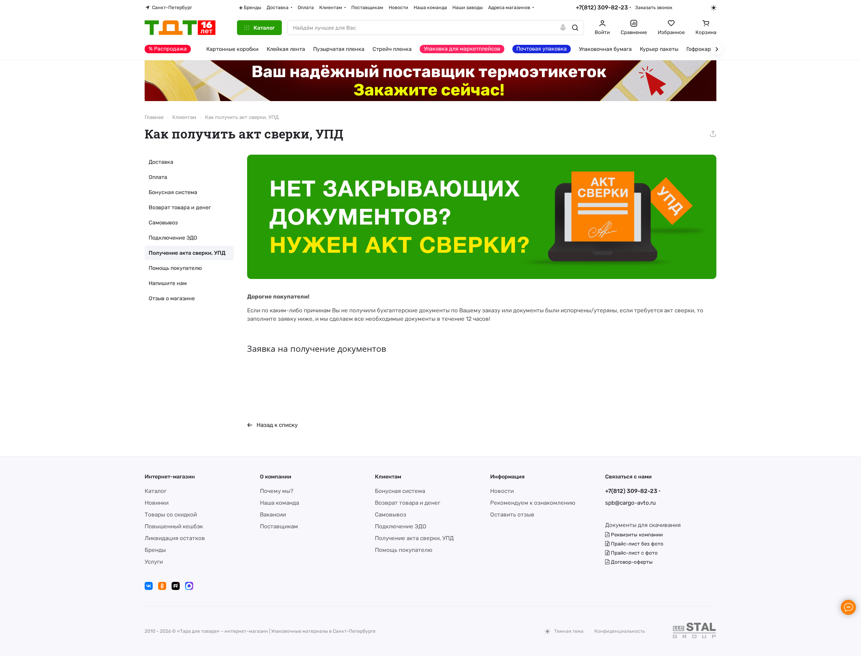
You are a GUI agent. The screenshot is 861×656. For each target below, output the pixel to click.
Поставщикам (279, 526)
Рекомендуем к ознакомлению (532, 502)
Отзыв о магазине (172, 298)
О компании (275, 476)
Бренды (155, 549)
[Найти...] (575, 27)
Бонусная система (173, 192)
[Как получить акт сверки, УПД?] (481, 217)
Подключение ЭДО (173, 238)
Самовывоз (163, 222)
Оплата (158, 177)
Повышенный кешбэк (174, 526)
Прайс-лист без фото (636, 544)
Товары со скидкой (171, 514)
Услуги (154, 561)
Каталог (156, 491)
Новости (502, 491)
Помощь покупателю (175, 268)
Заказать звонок (653, 7)
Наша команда (279, 502)
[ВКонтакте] (149, 586)
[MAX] (189, 586)
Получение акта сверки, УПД (187, 253)
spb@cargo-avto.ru (630, 502)
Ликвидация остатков (175, 538)
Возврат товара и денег (180, 207)
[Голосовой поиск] (563, 27)
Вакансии (273, 514)
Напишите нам (168, 283)
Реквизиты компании (636, 535)
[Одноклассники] (162, 586)
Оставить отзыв (512, 514)
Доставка (161, 162)
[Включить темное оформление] (713, 7)
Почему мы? (276, 491)
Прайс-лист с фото (634, 553)
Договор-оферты (631, 562)
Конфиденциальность (619, 631)
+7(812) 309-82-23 (602, 7)
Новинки (157, 502)
